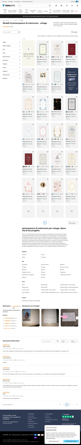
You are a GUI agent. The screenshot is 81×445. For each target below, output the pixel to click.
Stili (4, 49)
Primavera (43, 257)
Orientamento (6, 74)
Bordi (23, 284)
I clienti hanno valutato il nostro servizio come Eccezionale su (69, 424)
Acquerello (24, 264)
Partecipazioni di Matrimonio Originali (31, 300)
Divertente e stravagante (28, 274)
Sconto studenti (31, 427)
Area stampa (47, 421)
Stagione (5, 63)
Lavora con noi (48, 417)
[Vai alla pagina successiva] (76, 404)
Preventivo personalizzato (27, 1)
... (11, 20)
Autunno (24, 254)
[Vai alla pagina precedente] (60, 404)
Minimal (43, 277)
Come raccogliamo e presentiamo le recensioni (11, 310)
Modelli (15, 20)
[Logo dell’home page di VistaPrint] (8, 5)
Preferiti (75, 32)
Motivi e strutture (64, 267)
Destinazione (25, 287)
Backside (5, 78)
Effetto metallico (7, 45)
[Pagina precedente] (41, 222)
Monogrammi (44, 284)
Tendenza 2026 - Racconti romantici (68, 292)
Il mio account (31, 416)
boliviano (24, 269)
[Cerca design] (19, 32)
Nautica (62, 269)
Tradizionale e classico (65, 274)
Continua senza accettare (51, 427)
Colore (4, 67)
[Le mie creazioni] (61, 5)
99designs (10, 1)
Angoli (4, 42)
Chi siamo (47, 416)
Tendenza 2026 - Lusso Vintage (67, 289)
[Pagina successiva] (48, 222)
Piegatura (5, 71)
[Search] (57, 341)
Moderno (62, 264)
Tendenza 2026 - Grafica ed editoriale (69, 287)
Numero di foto (6, 56)
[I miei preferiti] (66, 5)
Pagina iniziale (6, 20)
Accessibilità (30, 425)
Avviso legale (31, 434)
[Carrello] (77, 5)
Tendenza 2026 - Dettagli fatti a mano (50, 292)
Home (10, 434)
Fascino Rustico (45, 264)
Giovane (43, 272)
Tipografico (63, 272)
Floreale (43, 267)
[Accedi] (72, 5)
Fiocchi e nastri (25, 289)
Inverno (43, 254)
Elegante (24, 277)
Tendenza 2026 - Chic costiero (48, 289)
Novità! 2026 (44, 287)
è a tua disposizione (12, 421)
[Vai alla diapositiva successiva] (77, 317)
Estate (23, 257)
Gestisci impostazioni (54, 441)
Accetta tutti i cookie (71, 441)
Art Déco (24, 267)
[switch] (75, 1)
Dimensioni (5, 60)
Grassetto (43, 274)
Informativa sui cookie (50, 438)
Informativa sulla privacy (16, 434)
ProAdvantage (17, 1)
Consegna (30, 419)
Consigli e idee (31, 421)
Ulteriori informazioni (53, 16)
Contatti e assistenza (32, 417)
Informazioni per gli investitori (51, 419)
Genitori (43, 269)
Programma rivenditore (33, 423)
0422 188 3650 (5, 434)
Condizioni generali (24, 434)
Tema (4, 53)
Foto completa (25, 292)
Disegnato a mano (26, 272)
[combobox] (33, 5)
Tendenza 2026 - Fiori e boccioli (67, 284)
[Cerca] (49, 5)
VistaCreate (4, 1)
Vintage (21, 20)
